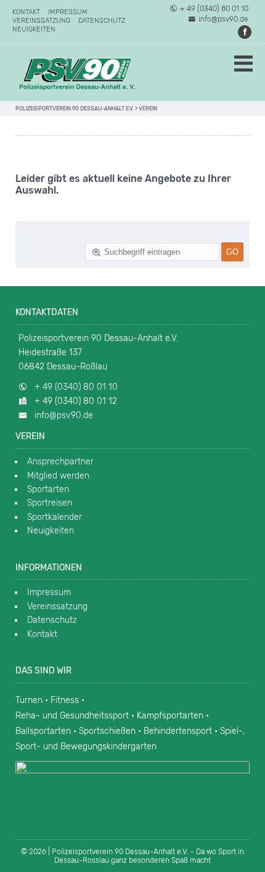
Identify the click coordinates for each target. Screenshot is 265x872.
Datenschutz (101, 21)
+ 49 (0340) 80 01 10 (214, 8)
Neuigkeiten (33, 29)
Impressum (68, 12)
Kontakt (26, 12)
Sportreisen (49, 503)
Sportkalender (54, 517)
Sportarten (48, 489)
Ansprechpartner (60, 461)
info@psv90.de (223, 19)
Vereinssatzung (41, 21)
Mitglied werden (58, 476)
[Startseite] (77, 72)
